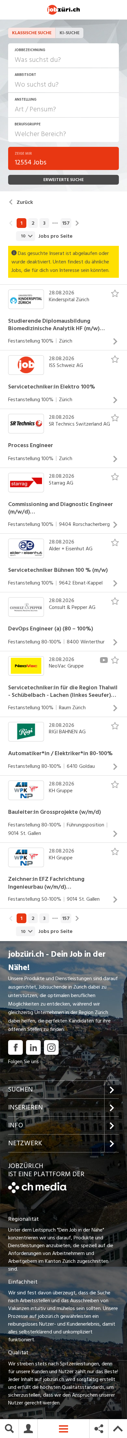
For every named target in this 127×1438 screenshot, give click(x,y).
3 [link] (44, 223)
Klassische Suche (31, 32)
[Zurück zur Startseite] (37, 1191)
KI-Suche (69, 32)
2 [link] (33, 223)
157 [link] (66, 223)
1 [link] (21, 223)
